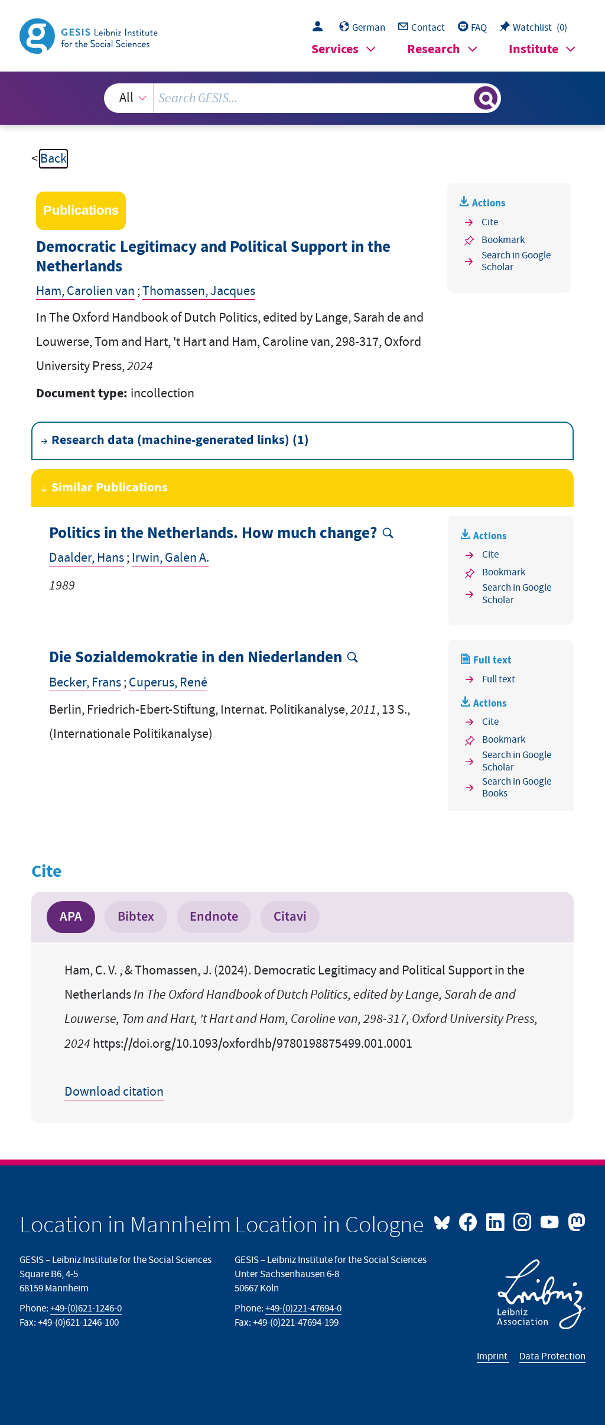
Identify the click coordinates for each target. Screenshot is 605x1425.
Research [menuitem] (433, 49)
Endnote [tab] (214, 916)
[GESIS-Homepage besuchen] (89, 35)
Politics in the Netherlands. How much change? (213, 534)
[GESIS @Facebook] (469, 1221)
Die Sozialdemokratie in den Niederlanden (195, 658)
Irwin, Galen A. (170, 557)
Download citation (114, 1091)
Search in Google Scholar (516, 261)
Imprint (493, 1356)
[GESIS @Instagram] (523, 1221)
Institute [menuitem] (533, 49)
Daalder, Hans (86, 557)
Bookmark (503, 240)
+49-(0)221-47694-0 (303, 1308)
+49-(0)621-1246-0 (86, 1308)
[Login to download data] (320, 27)
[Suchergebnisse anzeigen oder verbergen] (485, 98)
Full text (498, 679)
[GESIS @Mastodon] (575, 1221)
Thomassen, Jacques (198, 291)
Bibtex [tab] (136, 916)
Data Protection (552, 1356)
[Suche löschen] (463, 98)
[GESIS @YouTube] (550, 1221)
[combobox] (303, 98)
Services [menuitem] (335, 49)
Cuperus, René (168, 682)
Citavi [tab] (290, 916)
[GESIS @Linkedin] (496, 1221)
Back (53, 158)
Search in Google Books (516, 788)
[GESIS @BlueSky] (445, 1221)
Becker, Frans (85, 682)
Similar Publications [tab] (109, 487)
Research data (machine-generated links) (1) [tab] (180, 440)
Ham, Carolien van (85, 291)
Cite (490, 222)
